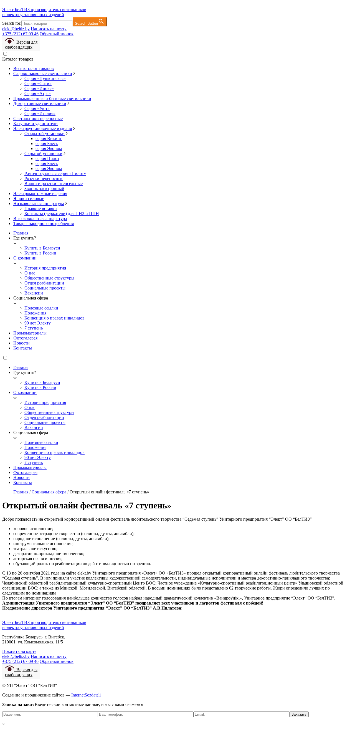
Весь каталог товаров (33, 68)
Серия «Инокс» (39, 88)
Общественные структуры (49, 278)
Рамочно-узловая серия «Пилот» (55, 173)
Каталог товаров (18, 59)
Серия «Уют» (37, 108)
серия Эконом (49, 148)
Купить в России (40, 253)
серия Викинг (49, 138)
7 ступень (33, 328)
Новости (21, 343)
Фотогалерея (25, 338)
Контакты (22, 348)
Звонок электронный (44, 188)
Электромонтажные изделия (40, 193)
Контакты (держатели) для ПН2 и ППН (61, 213)
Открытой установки (44, 133)
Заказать (298, 714)
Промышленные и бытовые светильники (52, 98)
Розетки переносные (43, 178)
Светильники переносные (38, 118)
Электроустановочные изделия (42, 128)
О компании (25, 258)
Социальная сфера (49, 492)
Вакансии (33, 293)
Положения (35, 313)
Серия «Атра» (37, 93)
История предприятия (45, 268)
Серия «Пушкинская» (45, 78)
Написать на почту (49, 28)
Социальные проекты (44, 288)
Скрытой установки (43, 153)
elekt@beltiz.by (16, 28)
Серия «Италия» (39, 113)
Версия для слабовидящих (21, 44)
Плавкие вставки (40, 208)
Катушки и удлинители (35, 123)
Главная (20, 233)
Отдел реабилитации (44, 283)
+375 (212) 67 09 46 (20, 33)
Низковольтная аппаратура (38, 203)
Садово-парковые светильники (42, 73)
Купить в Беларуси (42, 248)
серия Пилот (47, 158)
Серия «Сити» (38, 83)
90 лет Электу (37, 323)
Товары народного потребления (43, 223)
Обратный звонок (56, 33)
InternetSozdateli (86, 695)
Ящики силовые (28, 198)
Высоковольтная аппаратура (40, 218)
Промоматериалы (30, 333)
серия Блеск (47, 143)
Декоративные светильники (39, 103)
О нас (29, 273)
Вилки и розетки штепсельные (53, 183)
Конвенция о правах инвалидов (54, 318)
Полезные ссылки (41, 308)
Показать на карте (19, 651)
